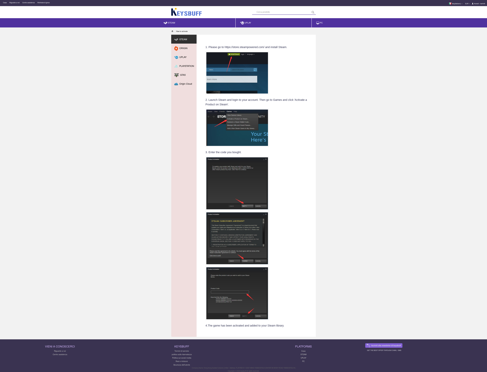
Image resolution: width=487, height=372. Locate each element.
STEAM (303, 354)
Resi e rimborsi (182, 361)
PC (303, 361)
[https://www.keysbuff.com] (186, 12)
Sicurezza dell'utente (181, 364)
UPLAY (303, 357)
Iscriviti (482, 3)
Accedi (476, 3)
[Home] (172, 31)
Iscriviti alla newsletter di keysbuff (386, 345)
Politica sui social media (181, 357)
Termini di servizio (182, 351)
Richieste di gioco (43, 2)
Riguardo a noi (14, 2)
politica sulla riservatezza (182, 354)
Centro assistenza (28, 2)
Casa (5, 2)
